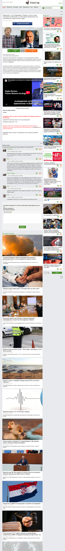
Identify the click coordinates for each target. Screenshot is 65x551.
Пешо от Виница (11, 173)
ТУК (32, 147)
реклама (61, 11)
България (15, 7)
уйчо (8, 158)
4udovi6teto (10, 149)
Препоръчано (26, 7)
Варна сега (9, 7)
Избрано (36, 7)
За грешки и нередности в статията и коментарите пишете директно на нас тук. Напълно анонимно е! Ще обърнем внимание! (21, 207)
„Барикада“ (11, 62)
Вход (60, 3)
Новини (4, 7)
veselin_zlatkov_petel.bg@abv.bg (12, 55)
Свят (32, 7)
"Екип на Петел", (11, 110)
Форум (57, 272)
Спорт (20, 7)
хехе (8, 186)
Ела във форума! (48, 7)
